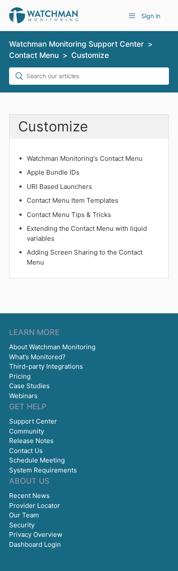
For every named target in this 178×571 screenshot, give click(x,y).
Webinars (23, 396)
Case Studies (29, 386)
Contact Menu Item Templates (72, 200)
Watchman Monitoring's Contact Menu (85, 158)
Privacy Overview (35, 534)
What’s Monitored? (37, 357)
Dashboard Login (35, 544)
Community (26, 431)
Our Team (24, 515)
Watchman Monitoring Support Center (76, 43)
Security (22, 525)
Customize (90, 55)
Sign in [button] (150, 15)
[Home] (43, 15)
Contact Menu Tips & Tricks (69, 215)
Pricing (20, 376)
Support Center (33, 421)
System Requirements (43, 470)
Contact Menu (34, 55)
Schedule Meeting (37, 460)
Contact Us (26, 451)
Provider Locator (34, 505)
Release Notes (31, 441)
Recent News (29, 495)
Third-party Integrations (46, 366)
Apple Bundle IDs (53, 172)
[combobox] (89, 76)
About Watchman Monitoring (52, 347)
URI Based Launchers (59, 186)
